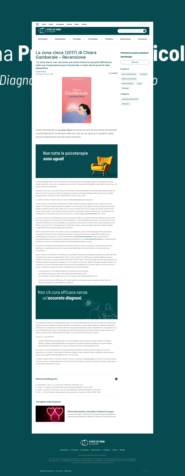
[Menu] (37, 24)
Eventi (77, 24)
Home (44, 24)
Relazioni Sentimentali (129, 79)
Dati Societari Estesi (104, 462)
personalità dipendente (84, 237)
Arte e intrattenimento (129, 74)
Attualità (122, 450)
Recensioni (125, 104)
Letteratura (143, 74)
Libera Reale (41, 72)
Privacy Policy (59, 471)
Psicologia (77, 39)
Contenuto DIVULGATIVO (130, 99)
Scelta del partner (127, 83)
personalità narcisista (94, 239)
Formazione (142, 39)
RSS (112, 462)
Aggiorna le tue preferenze (47, 471)
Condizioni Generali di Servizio (89, 462)
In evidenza (60, 24)
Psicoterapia (93, 39)
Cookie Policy (67, 471)
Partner (84, 24)
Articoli (69, 24)
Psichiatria (109, 39)
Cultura (139, 83)
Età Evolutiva (42, 39)
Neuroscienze (125, 39)
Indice (51, 24)
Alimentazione (60, 39)
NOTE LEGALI (76, 462)
